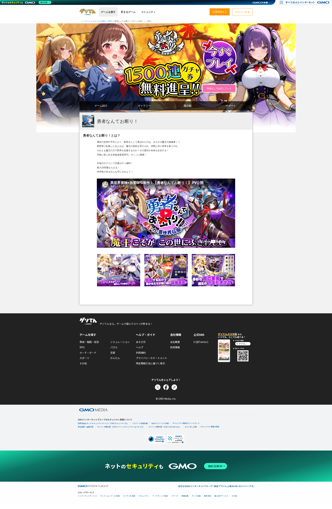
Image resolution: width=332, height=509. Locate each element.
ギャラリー (144, 105)
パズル (114, 347)
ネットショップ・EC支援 (110, 496)
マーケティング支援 (160, 496)
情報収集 (185, 496)
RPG (82, 347)
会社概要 (175, 342)
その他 (83, 363)
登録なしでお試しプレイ (219, 88)
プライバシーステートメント (151, 358)
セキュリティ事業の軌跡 (209, 426)
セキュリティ (144, 496)
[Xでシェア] (157, 387)
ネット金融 (196, 496)
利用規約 (141, 352)
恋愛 (112, 352)
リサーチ (174, 496)
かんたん (115, 358)
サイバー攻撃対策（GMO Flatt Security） (164, 426)
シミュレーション (120, 342)
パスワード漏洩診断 (140, 423)
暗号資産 (207, 496)
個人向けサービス (221, 496)
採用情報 (175, 347)
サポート (231, 105)
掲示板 (187, 105)
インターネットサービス (87, 496)
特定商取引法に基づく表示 (150, 363)
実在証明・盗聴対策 (85, 426)
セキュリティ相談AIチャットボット (186, 423)
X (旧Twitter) (200, 342)
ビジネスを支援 (129, 496)
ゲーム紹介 (101, 105)
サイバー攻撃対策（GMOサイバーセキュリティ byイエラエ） (121, 426)
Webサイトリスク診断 (160, 423)
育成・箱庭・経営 (89, 342)
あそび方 (141, 342)
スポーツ (84, 358)
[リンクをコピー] (174, 387)
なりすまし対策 (191, 426)
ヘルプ (139, 347)
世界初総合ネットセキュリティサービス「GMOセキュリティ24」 (103, 423)
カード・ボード (88, 352)
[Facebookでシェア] (166, 387)
